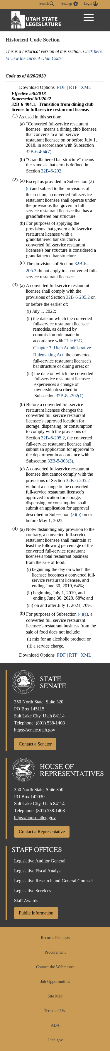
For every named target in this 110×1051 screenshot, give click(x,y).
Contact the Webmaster (55, 967)
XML (86, 87)
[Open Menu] (89, 17)
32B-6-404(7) (38, 151)
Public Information (36, 912)
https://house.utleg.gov (35, 817)
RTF (73, 87)
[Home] (36, 20)
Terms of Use (55, 1011)
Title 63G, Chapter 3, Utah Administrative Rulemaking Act (62, 347)
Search (44, 3)
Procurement (55, 952)
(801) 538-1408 (50, 722)
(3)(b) (76, 514)
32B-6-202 (51, 170)
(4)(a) (83, 614)
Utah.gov (55, 1040)
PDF (61, 87)
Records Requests (55, 938)
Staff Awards (26, 900)
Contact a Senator (35, 743)
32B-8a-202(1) (69, 395)
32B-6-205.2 (78, 297)
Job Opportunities (55, 981)
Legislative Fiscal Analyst (38, 870)
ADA (55, 1025)
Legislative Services (32, 890)
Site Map (55, 996)
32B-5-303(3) (60, 460)
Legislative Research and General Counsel (53, 880)
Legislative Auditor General (39, 860)
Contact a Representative (42, 831)
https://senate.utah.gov (34, 729)
